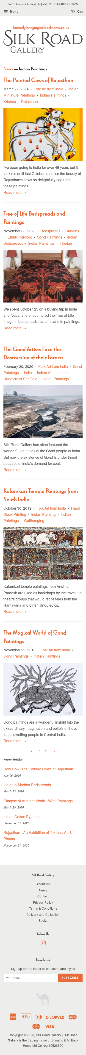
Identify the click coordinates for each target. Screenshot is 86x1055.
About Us (43, 884)
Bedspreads (50, 230)
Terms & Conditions (43, 908)
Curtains (72, 230)
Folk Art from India (48, 89)
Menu (14, 11)
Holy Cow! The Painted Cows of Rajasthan (38, 769)
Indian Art (45, 372)
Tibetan (66, 243)
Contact (43, 896)
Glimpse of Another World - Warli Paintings (38, 800)
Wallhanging (34, 520)
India (28, 372)
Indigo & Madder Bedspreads (27, 784)
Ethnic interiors (20, 237)
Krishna (9, 101)
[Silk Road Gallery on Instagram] (43, 943)
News (8, 69)
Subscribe (70, 978)
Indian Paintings (53, 95)
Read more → (14, 192)
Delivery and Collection (43, 914)
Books (43, 920)
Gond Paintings (49, 237)
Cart (80, 12)
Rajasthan (29, 101)
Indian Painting (43, 514)
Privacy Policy (43, 902)
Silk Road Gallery (48, 1035)
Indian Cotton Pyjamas (21, 816)
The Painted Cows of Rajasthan (38, 80)
